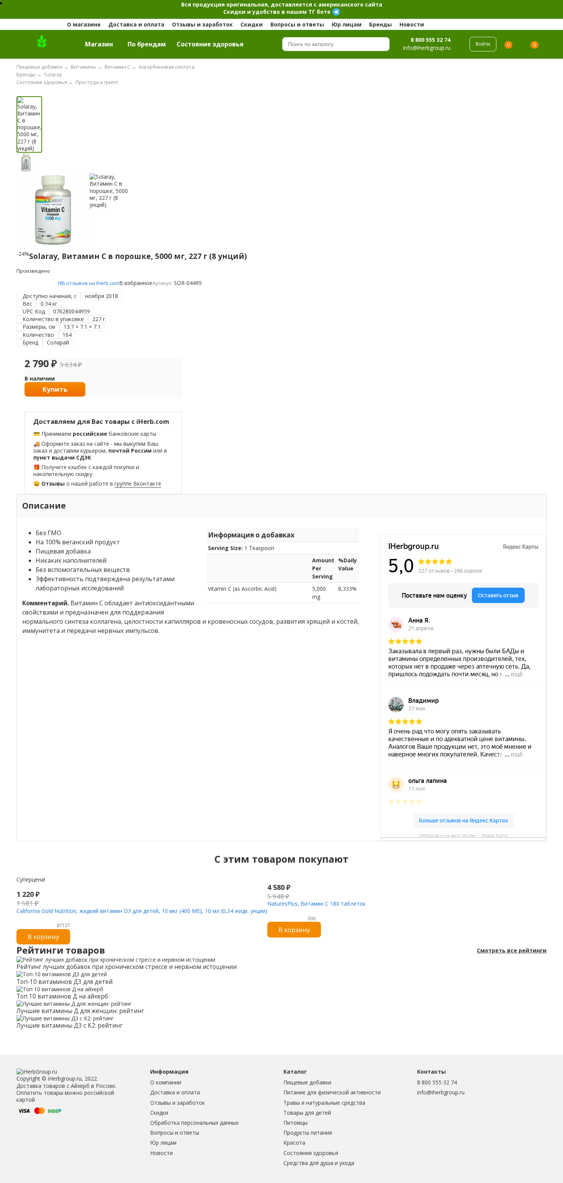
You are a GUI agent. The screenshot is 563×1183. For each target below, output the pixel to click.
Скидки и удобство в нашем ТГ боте (277, 11)
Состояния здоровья (310, 1153)
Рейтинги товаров (60, 950)
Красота (294, 1142)
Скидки (252, 24)
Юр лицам (347, 24)
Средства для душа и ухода (318, 1163)
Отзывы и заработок (202, 24)
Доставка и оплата (136, 24)
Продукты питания (307, 1132)
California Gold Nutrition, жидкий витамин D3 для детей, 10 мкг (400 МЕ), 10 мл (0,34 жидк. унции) (141, 910)
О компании (165, 1082)
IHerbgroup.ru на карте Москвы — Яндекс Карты (463, 835)
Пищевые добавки (307, 1082)
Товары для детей (307, 1112)
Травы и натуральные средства (324, 1102)
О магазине (84, 24)
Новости (411, 24)
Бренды (380, 24)
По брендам (147, 44)
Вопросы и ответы (297, 24)
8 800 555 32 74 (430, 39)
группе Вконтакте (138, 483)
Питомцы (295, 1122)
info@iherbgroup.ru (441, 1092)
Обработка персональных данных (194, 1122)
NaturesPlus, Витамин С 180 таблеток (316, 903)
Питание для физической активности (332, 1092)
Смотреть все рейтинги (512, 950)
